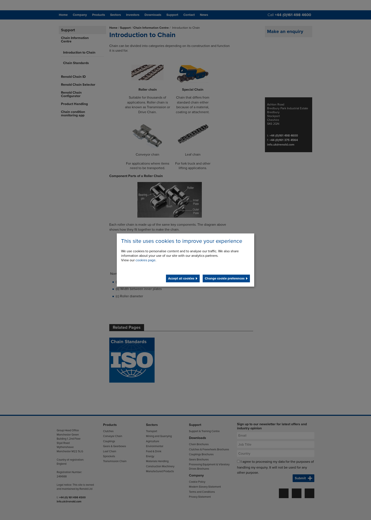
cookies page (145, 260)
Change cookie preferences (225, 278)
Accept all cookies (181, 278)
